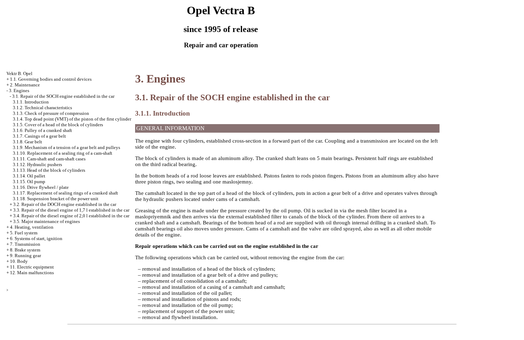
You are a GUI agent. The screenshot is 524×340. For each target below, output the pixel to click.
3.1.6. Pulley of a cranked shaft (42, 130)
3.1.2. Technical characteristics (42, 107)
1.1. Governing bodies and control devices (51, 79)
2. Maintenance (25, 84)
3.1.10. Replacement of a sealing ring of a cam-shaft (62, 153)
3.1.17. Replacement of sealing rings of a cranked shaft (65, 193)
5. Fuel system (23, 232)
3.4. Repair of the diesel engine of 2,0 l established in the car (71, 215)
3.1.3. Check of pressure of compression (51, 113)
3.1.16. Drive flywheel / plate (41, 187)
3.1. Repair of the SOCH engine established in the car (63, 96)
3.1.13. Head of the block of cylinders (49, 170)
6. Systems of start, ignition (36, 238)
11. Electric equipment (32, 267)
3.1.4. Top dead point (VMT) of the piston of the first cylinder (72, 119)
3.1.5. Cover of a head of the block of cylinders (58, 124)
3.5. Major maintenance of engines (46, 221)
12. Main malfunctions (32, 272)
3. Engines (19, 90)
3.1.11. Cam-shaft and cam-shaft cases (49, 158)
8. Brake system (25, 250)
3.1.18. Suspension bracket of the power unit (55, 198)
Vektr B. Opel (19, 73)
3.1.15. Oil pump (29, 181)
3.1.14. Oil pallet (29, 176)
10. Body (19, 261)
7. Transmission (25, 244)
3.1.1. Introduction (31, 102)
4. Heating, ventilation (31, 227)
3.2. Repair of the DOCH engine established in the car (64, 204)
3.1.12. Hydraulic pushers (37, 164)
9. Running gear (25, 255)
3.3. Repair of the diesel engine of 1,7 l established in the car (71, 210)
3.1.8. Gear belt (27, 141)
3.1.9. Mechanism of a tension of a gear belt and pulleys (66, 147)
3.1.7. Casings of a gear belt (39, 136)
